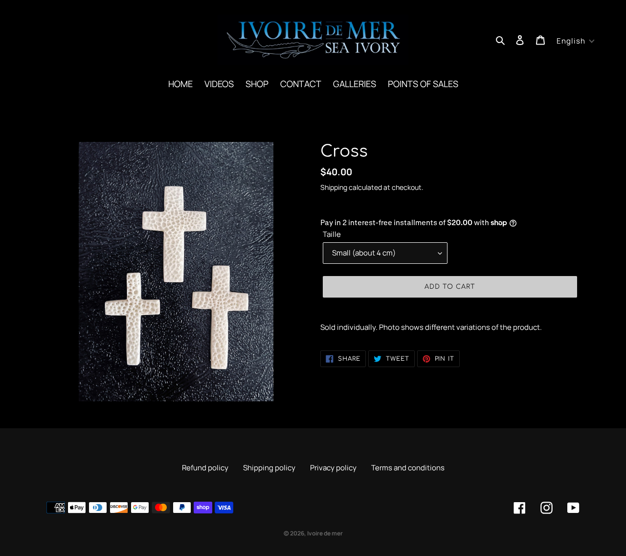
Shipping (333, 187)
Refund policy (205, 468)
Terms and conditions (408, 468)
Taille (332, 234)
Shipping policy (269, 468)
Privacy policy (333, 468)
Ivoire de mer (325, 533)
